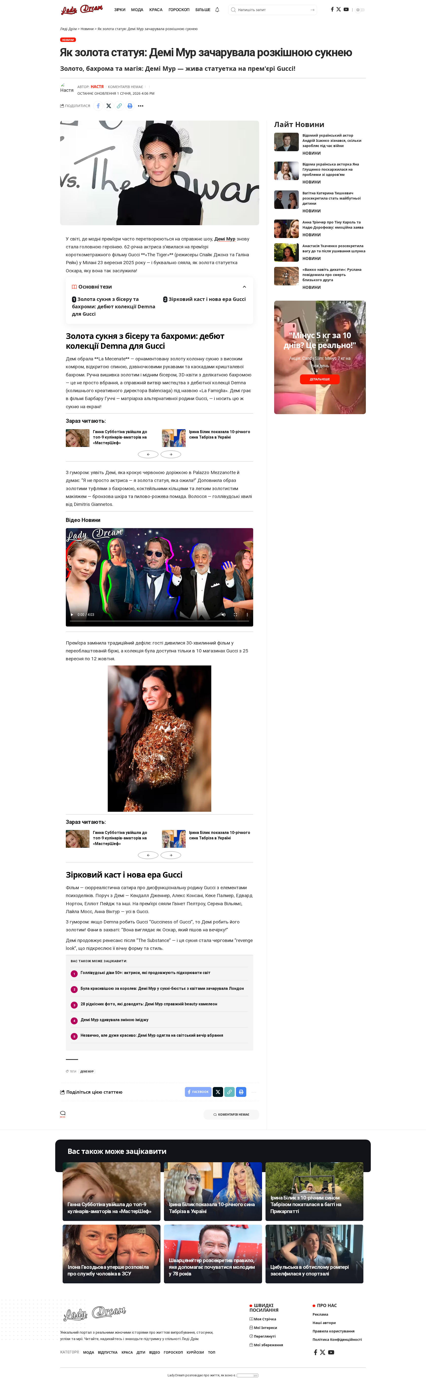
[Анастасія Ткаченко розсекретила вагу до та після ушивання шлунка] (286, 252)
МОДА (88, 1352)
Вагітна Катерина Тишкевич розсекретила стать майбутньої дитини (331, 198)
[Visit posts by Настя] (67, 89)
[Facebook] (332, 9)
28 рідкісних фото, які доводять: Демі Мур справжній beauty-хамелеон (149, 1004)
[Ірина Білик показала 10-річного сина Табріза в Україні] (213, 1191)
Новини (68, 40)
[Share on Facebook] (98, 106)
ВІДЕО (154, 1352)
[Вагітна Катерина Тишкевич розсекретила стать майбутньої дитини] (286, 199)
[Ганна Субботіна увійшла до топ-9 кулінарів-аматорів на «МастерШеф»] (111, 1191)
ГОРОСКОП (173, 1352)
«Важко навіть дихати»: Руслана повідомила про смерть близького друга (331, 274)
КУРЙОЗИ (195, 1352)
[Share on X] (109, 106)
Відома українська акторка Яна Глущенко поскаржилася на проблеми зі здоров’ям (330, 169)
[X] (338, 9)
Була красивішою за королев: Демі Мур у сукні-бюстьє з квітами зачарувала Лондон (162, 988)
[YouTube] (346, 9)
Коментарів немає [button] (233, 1114)
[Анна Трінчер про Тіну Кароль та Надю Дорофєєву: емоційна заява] (286, 229)
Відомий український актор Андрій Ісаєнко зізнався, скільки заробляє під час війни (331, 140)
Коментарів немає (125, 86)
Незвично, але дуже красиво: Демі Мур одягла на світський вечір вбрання (152, 1035)
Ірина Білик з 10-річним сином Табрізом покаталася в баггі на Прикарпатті (305, 1204)
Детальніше (320, 379)
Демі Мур (224, 239)
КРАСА (127, 1352)
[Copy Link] (119, 106)
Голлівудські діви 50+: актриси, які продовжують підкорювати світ (146, 972)
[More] (140, 106)
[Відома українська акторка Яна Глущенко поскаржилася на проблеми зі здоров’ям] (286, 171)
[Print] (130, 106)
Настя (97, 86)
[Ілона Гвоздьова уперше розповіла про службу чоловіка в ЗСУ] (111, 1254)
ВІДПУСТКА (108, 1352)
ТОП (211, 1352)
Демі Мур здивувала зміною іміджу (114, 1019)
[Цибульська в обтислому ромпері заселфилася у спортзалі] (314, 1254)
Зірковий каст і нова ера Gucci (207, 299)
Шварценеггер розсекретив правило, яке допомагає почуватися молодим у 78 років (212, 1267)
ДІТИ (141, 1352)
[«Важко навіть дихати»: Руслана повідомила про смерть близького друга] (286, 276)
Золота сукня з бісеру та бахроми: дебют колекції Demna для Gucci (113, 306)
